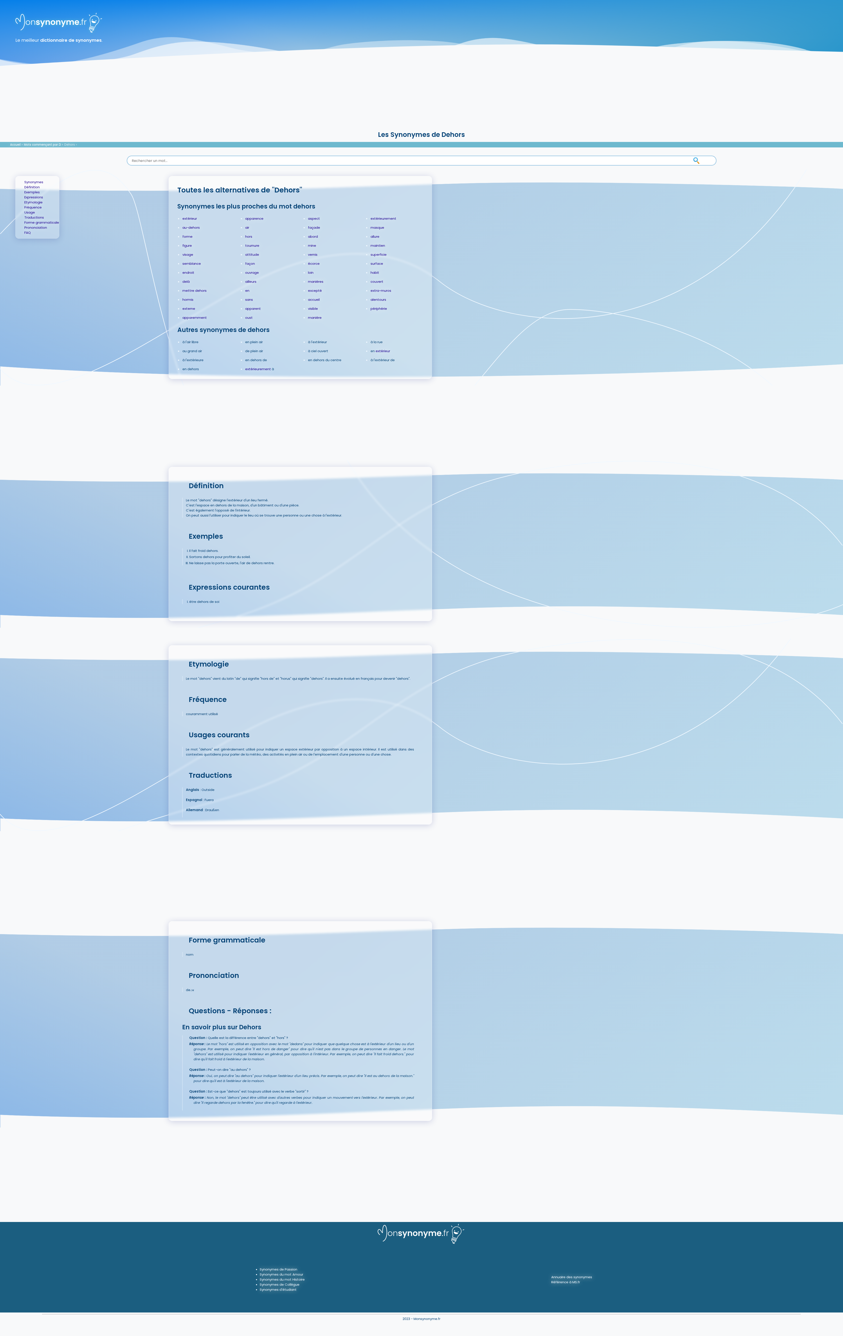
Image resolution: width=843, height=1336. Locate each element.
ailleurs (250, 281)
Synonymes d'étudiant (278, 1289)
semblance (191, 263)
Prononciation (35, 227)
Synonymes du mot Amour (281, 1274)
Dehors (69, 145)
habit (375, 272)
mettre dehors (194, 290)
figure (187, 245)
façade (314, 227)
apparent (253, 308)
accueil (314, 299)
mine (312, 245)
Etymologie (33, 202)
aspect (314, 218)
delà (186, 281)
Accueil (15, 145)
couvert (377, 281)
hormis (187, 299)
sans (249, 299)
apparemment (194, 317)
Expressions (33, 197)
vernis (312, 254)
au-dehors (191, 227)
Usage (29, 212)
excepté (315, 290)
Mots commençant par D (42, 145)
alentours (378, 299)
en (247, 290)
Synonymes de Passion (278, 1269)
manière (315, 317)
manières (315, 281)
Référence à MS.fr (565, 1282)
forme (187, 236)
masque (377, 227)
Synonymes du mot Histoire (282, 1279)
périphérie (379, 308)
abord (313, 236)
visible (313, 308)
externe (188, 308)
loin (310, 272)
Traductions (34, 217)
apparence (254, 218)
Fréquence (33, 207)
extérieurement (383, 218)
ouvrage (252, 272)
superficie (379, 254)
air (247, 227)
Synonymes (33, 182)
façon (250, 263)
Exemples (32, 192)
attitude (252, 254)
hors (248, 236)
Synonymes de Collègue (279, 1284)
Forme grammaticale (41, 222)
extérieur (189, 218)
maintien (378, 245)
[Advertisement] (421, 96)
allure (375, 236)
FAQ (27, 232)
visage (187, 254)
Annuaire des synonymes (571, 1277)
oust (249, 317)
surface (377, 263)
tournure (252, 245)
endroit (188, 272)
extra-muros (381, 290)
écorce (314, 263)
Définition (32, 187)
